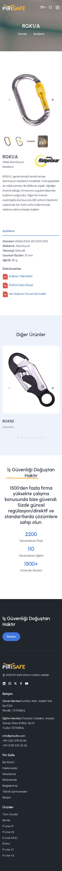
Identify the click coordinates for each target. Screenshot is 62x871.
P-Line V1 (8, 849)
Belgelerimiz (10, 785)
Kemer (6, 820)
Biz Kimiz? (8, 762)
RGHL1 (6, 843)
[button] (52, 100)
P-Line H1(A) (10, 838)
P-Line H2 (8, 832)
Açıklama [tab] (8, 231)
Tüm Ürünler (10, 814)
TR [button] (42, 7)
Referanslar (9, 779)
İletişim (11, 636)
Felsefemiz (9, 774)
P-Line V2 (8, 855)
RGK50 (8, 421)
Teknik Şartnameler (14, 791)
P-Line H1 (8, 826)
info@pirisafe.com (13, 735)
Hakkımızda (9, 768)
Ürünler (22, 34)
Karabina (38, 34)
